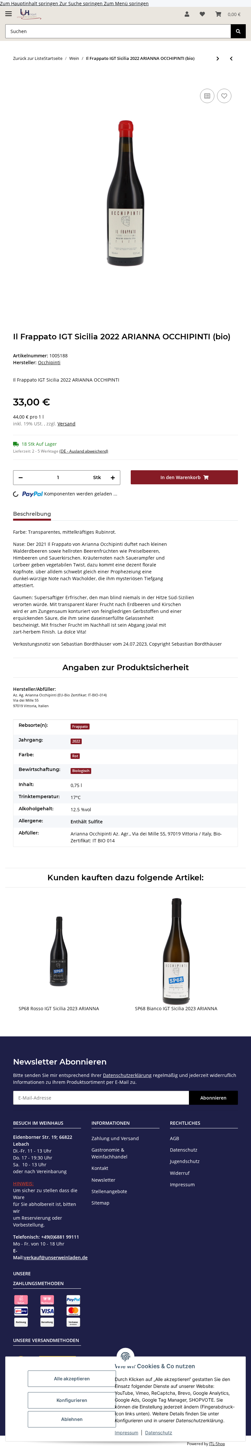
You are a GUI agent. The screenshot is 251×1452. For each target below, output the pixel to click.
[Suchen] (238, 31)
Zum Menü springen (126, 3)
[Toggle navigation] (8, 11)
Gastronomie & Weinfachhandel (109, 1153)
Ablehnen (72, 1419)
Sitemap (100, 1203)
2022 (76, 741)
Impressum (126, 1432)
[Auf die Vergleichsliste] (207, 96)
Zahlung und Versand (115, 1138)
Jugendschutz (185, 1161)
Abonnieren (213, 1098)
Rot (75, 756)
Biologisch (81, 770)
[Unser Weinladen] (29, 14)
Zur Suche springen (81, 3)
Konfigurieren (72, 1400)
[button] (186, 14)
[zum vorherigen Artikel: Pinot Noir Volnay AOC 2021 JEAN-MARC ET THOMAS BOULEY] (231, 58)
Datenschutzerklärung (127, 1075)
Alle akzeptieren (72, 1378)
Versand (66, 424)
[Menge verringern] (20, 478)
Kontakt (100, 1168)
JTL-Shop (217, 1443)
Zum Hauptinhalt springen (29, 3)
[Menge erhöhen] (113, 478)
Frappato (80, 726)
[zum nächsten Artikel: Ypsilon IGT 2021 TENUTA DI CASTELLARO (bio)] (218, 58)
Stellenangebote (109, 1191)
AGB (174, 1138)
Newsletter (103, 1180)
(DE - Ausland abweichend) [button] (83, 451)
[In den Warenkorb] (18, 77)
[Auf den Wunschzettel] (224, 96)
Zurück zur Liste (28, 58)
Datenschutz (158, 1432)
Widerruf (180, 1173)
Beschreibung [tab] (32, 514)
